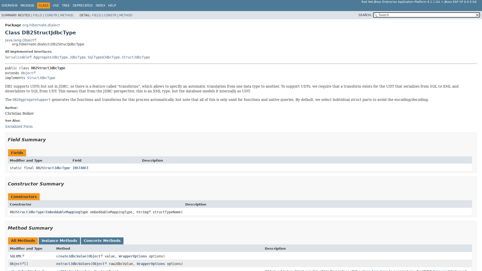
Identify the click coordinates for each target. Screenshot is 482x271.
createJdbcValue (71, 256)
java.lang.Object (19, 40)
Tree (66, 5)
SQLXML (16, 256)
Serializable (17, 57)
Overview (10, 5)
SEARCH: (365, 15)
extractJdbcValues (73, 264)
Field (37, 15)
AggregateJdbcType (50, 57)
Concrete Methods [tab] (102, 241)
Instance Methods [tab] (59, 241)
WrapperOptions (133, 256)
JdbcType (78, 57)
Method (66, 15)
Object (27, 73)
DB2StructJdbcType (53, 168)
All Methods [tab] (23, 241)
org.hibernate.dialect (41, 25)
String (142, 212)
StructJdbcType (136, 57)
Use (56, 5)
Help (112, 5)
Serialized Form (19, 126)
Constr (51, 15)
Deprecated (83, 5)
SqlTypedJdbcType (104, 57)
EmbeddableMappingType (67, 212)
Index (100, 5)
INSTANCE (81, 168)
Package (27, 5)
